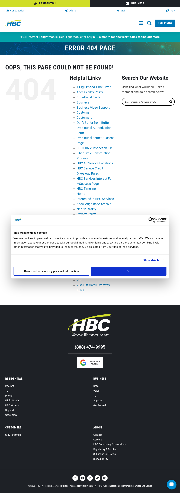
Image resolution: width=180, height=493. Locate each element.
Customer (84, 112)
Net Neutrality (86, 209)
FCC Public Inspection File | (111, 486)
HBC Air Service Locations (95, 163)
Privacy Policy (86, 214)
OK (129, 271)
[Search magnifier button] (170, 101)
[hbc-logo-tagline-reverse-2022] (90, 315)
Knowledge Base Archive (94, 204)
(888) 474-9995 (90, 347)
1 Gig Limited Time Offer (94, 87)
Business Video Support (93, 107)
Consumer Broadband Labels (138, 486)
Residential (14, 378)
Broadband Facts (88, 97)
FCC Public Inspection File (95, 148)
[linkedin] (90, 478)
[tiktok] (97, 478)
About (97, 427)
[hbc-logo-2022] (13, 21)
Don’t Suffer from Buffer (93, 122)
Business (83, 102)
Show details (151, 260)
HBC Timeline (86, 188)
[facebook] (75, 478)
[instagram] (105, 478)
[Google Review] (90, 358)
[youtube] (82, 478)
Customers (84, 117)
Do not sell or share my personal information (51, 271)
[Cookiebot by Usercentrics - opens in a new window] (151, 220)
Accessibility (76, 486)
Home (81, 194)
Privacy (64, 486)
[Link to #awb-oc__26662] (149, 23)
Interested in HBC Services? (96, 199)
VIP (79, 280)
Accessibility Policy (90, 92)
